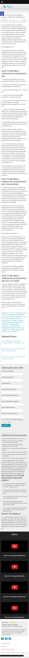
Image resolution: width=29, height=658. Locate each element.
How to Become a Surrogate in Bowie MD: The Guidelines (14, 357)
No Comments (22, 22)
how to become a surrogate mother (12, 316)
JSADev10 (6, 20)
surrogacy (14, 320)
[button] (2, 14)
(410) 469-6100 (5, 643)
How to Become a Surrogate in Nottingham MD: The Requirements (13, 342)
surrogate (21, 320)
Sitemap (3, 646)
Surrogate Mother (7, 322)
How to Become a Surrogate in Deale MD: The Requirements (13, 350)
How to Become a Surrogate (13, 313)
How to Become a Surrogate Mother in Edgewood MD (14, 318)
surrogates (14, 331)
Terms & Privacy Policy (8, 433)
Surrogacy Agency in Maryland (9, 652)
